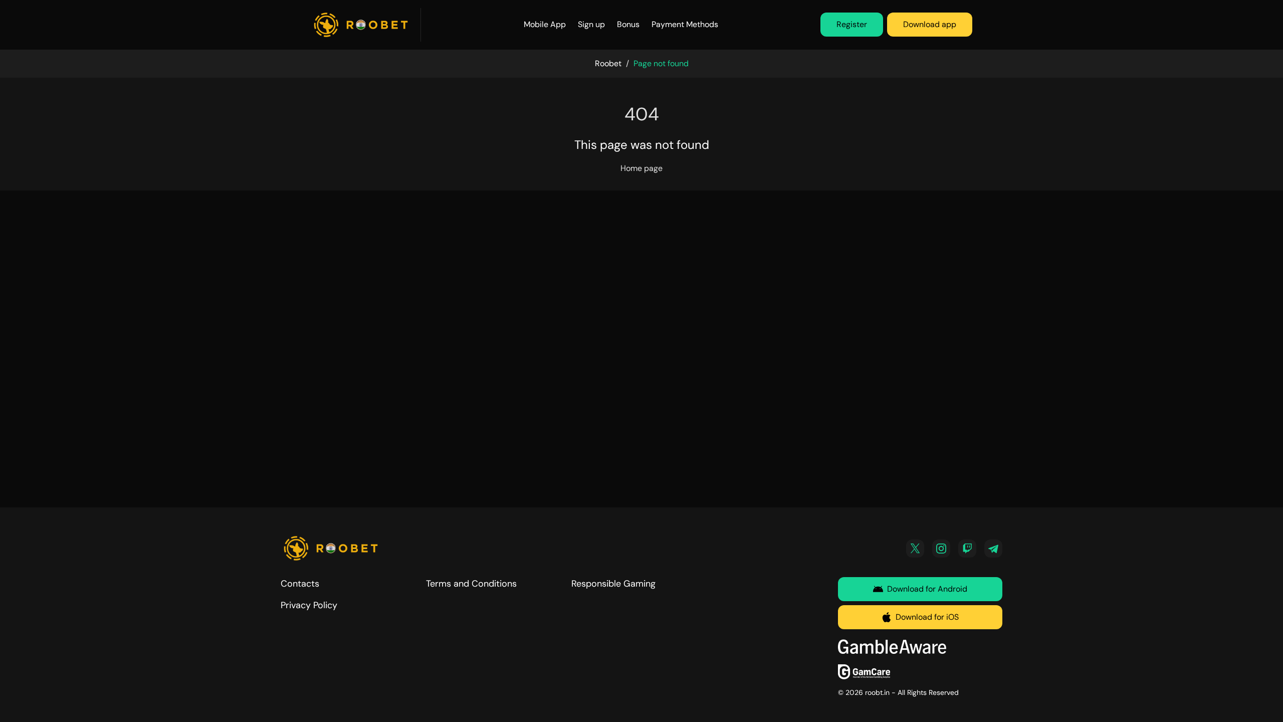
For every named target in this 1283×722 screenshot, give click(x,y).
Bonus (628, 24)
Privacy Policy (309, 605)
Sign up (591, 24)
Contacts (300, 584)
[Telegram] (993, 548)
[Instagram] (941, 548)
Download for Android (927, 589)
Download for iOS (927, 617)
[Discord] (967, 548)
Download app (929, 24)
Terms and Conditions (471, 584)
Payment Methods (685, 24)
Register (851, 24)
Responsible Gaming (613, 584)
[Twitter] (915, 548)
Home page (641, 168)
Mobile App (545, 24)
